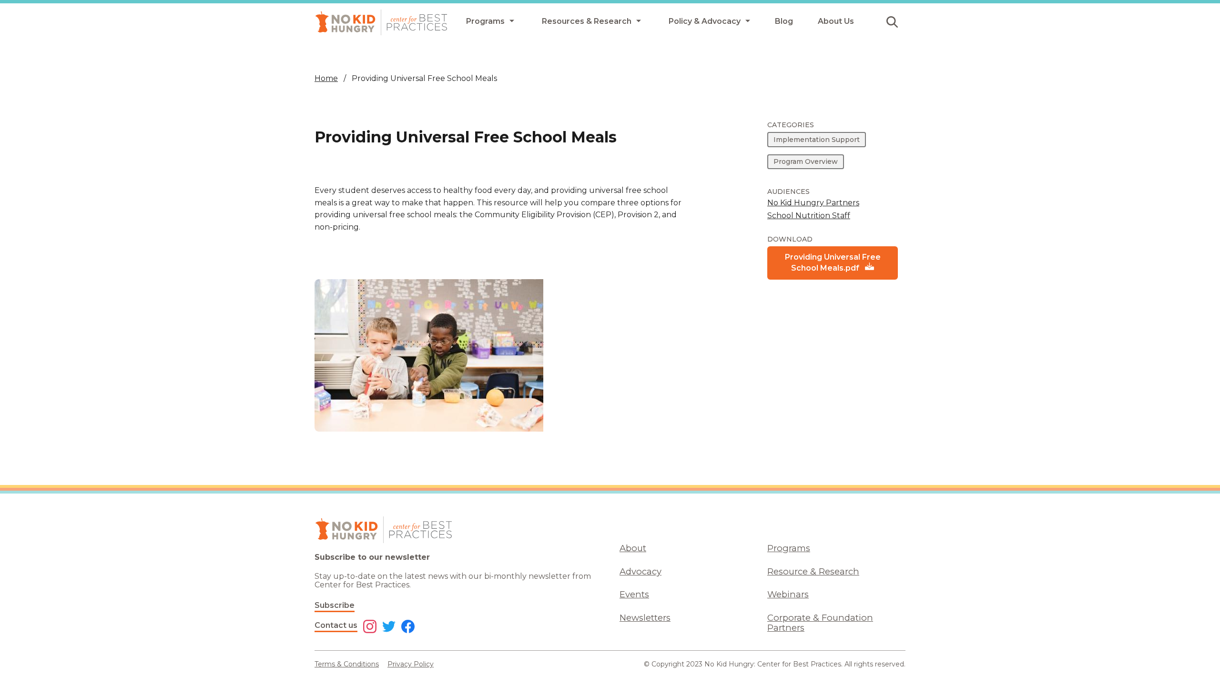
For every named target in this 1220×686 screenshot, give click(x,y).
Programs (788, 548)
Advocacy (640, 571)
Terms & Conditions (347, 664)
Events (634, 594)
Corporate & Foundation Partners (820, 622)
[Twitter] (389, 627)
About (633, 548)
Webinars (788, 594)
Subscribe (335, 605)
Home (326, 78)
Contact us (336, 625)
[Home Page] (381, 22)
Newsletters (645, 617)
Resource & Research (813, 571)
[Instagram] (369, 627)
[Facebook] (408, 627)
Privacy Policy (410, 664)
